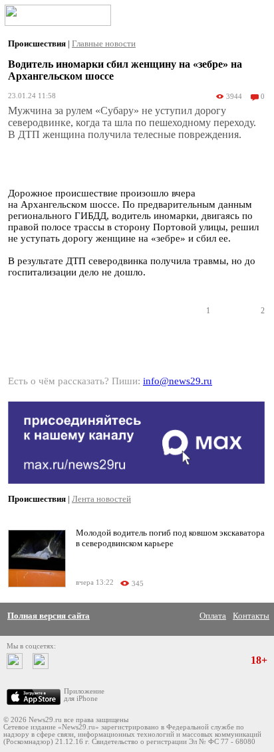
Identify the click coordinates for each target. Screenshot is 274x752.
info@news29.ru (177, 381)
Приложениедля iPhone (84, 695)
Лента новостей (101, 499)
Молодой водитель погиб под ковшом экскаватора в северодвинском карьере (170, 538)
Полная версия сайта (48, 616)
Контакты (251, 616)
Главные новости (104, 43)
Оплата (213, 616)
